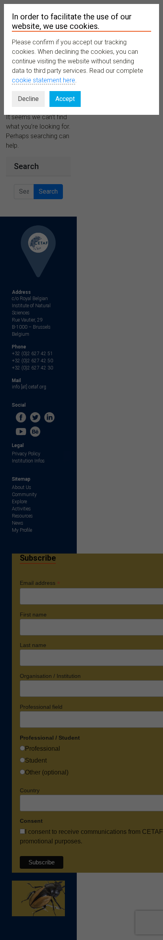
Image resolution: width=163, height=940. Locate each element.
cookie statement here (43, 80)
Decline (28, 99)
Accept (65, 99)
